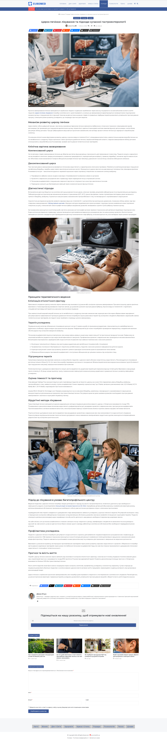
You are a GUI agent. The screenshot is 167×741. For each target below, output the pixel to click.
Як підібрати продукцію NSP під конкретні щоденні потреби (95, 655)
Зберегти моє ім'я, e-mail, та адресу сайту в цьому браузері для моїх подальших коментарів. (59, 707)
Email (30, 700)
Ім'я (29, 692)
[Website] (38, 601)
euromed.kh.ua (95, 735)
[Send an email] (75, 26)
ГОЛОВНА (63, 4)
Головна (62, 14)
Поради (104, 4)
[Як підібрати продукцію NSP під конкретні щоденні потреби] (97, 646)
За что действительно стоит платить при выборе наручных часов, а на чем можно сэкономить (69, 656)
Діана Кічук (71, 26)
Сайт (87, 700)
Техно (122, 4)
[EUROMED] (37, 4)
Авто (36, 727)
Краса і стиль (93, 4)
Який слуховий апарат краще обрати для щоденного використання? (125, 655)
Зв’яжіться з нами (95, 738)
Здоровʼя (82, 4)
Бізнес (45, 727)
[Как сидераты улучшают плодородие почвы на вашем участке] (41, 646)
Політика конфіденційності (81, 738)
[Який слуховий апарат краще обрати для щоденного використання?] (126, 646)
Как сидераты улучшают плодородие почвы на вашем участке (41, 655)
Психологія (113, 4)
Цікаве (129, 4)
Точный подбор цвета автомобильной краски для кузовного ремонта (56, 9)
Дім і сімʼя (72, 4)
